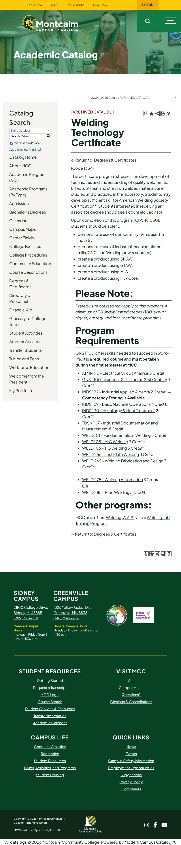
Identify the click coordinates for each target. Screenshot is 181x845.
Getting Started (50, 680)
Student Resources (50, 671)
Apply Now (34, 5)
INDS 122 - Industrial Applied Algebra (116, 391)
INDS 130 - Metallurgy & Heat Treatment (118, 410)
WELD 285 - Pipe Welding (106, 492)
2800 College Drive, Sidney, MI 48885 (31, 610)
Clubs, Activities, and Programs (50, 767)
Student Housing (50, 774)
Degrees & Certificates (20, 283)
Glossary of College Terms (27, 321)
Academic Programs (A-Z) (28, 177)
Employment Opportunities (131, 767)
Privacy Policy (131, 782)
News (131, 746)
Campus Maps (22, 229)
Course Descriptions (28, 272)
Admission (19, 203)
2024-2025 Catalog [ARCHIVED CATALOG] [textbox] (120, 97)
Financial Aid (20, 309)
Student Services (25, 341)
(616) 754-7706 (66, 618)
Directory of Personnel (20, 298)
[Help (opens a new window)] (168, 113)
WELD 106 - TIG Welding (104, 447)
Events (131, 753)
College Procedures (28, 254)
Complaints (131, 789)
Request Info (75, 5)
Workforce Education (29, 367)
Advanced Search (25, 149)
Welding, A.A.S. (120, 517)
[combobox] (134, 97)
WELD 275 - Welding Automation (112, 479)
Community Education (30, 263)
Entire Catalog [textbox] (20, 130)
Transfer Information (50, 715)
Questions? (131, 694)
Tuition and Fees (24, 358)
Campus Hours (131, 687)
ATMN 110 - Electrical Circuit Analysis (115, 373)
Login (148, 5)
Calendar (17, 220)
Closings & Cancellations (131, 701)
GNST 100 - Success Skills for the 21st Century (124, 379)
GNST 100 (84, 352)
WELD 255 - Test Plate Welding (110, 454)
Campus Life (50, 737)
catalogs (18, 842)
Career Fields (21, 237)
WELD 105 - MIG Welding (105, 441)
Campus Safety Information (131, 760)
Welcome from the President (26, 378)
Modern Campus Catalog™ (149, 842)
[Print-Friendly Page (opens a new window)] (162, 113)
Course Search (50, 701)
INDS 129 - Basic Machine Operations (116, 404)
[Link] (55, 22)
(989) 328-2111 (26, 618)
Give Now (100, 5)
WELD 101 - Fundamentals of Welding (116, 435)
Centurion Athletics (50, 746)
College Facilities (25, 246)
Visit (54, 5)
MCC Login (50, 694)
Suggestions (131, 774)
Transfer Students (25, 350)
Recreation (50, 753)
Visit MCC (131, 671)
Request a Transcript (50, 687)
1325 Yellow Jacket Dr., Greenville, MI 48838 (72, 610)
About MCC (20, 165)
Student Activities (25, 332)
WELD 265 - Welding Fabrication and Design (122, 460)
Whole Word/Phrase (27, 143)
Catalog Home (23, 157)
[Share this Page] (157, 113)
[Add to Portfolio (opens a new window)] (151, 113)
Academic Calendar (50, 722)
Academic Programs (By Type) (28, 191)
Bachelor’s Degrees (27, 211)
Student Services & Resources (50, 708)
